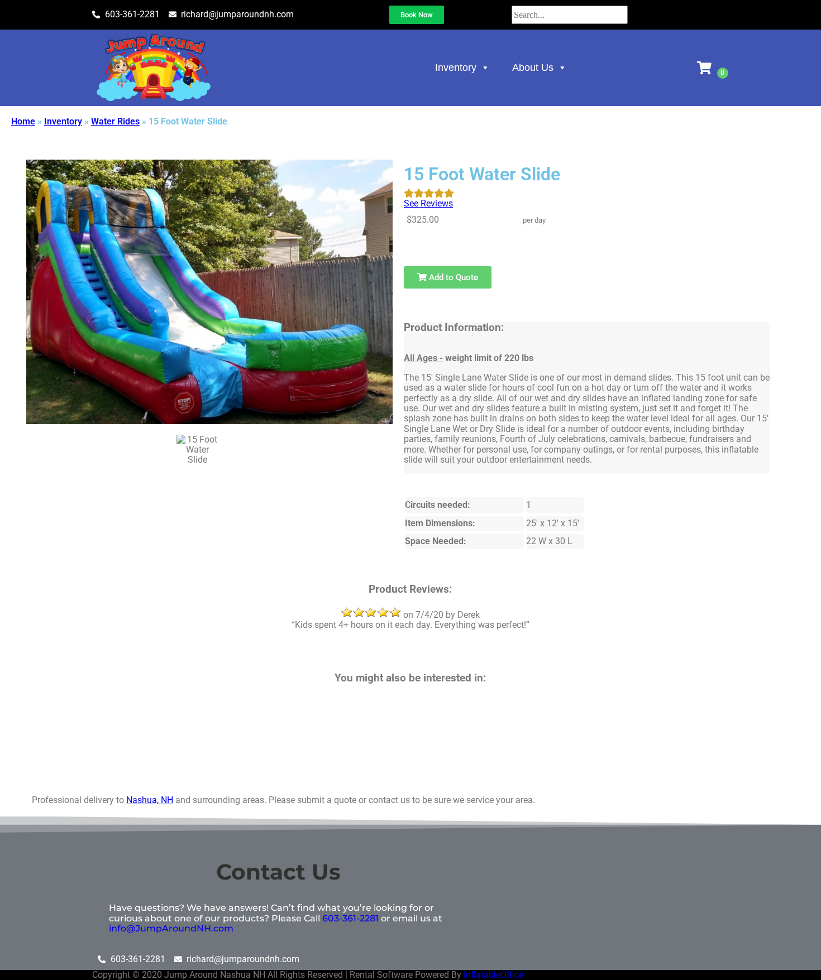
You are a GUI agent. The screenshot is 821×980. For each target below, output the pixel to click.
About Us (532, 67)
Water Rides (115, 121)
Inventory (455, 67)
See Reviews (428, 203)
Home (23, 121)
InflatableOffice (493, 974)
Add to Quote (452, 277)
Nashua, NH (149, 800)
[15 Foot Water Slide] (197, 449)
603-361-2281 (350, 918)
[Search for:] (570, 15)
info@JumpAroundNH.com (171, 928)
